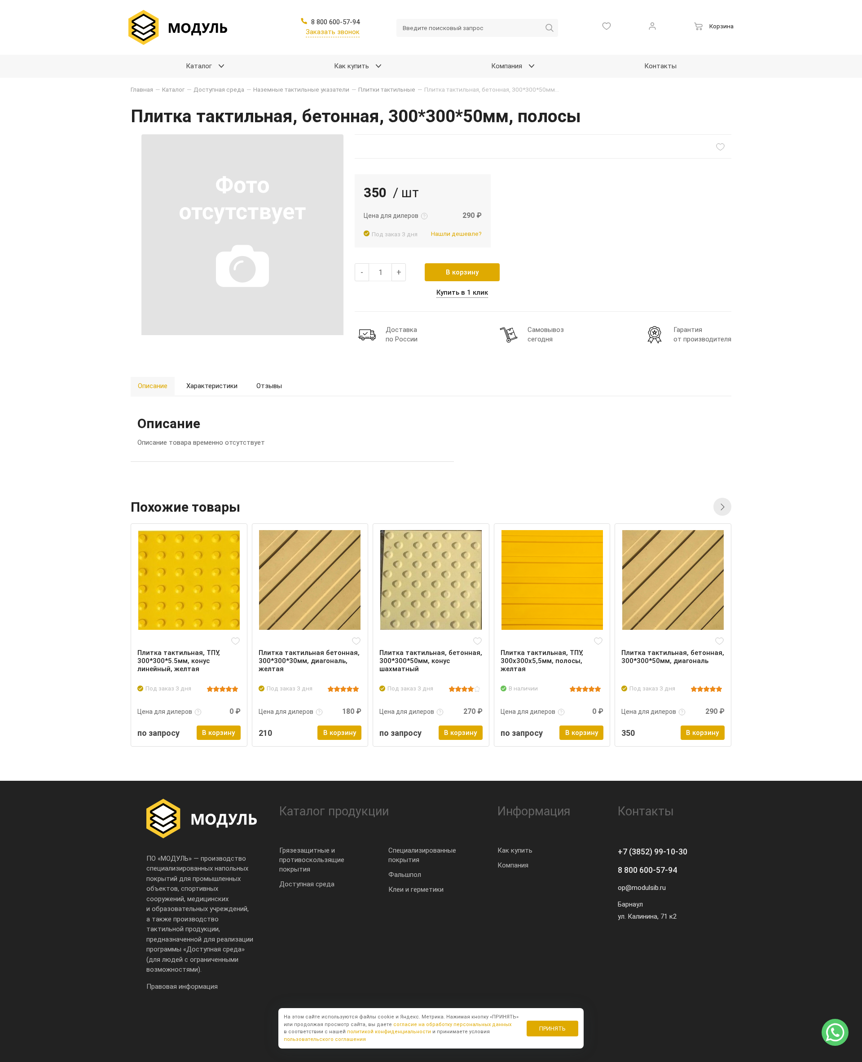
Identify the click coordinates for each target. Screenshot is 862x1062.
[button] (722, 507)
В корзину (462, 272)
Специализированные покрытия (422, 855)
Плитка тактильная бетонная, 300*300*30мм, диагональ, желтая (309, 661)
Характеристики (211, 386)
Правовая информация (182, 986)
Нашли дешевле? (456, 233)
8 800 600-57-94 (647, 870)
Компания (512, 865)
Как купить (514, 850)
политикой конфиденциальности (389, 1032)
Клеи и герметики (416, 889)
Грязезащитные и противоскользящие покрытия (311, 859)
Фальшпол (404, 875)
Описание (152, 386)
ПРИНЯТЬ (552, 1028)
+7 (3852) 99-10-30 (652, 851)
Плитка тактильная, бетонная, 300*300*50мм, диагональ (672, 657)
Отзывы (269, 386)
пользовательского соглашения (325, 1039)
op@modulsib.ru (642, 888)
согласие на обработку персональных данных (452, 1024)
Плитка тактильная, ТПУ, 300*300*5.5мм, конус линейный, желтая (178, 661)
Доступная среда (306, 884)
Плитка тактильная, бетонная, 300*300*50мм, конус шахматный (430, 661)
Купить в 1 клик (462, 292)
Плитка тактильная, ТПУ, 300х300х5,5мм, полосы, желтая (542, 661)
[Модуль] (177, 27)
